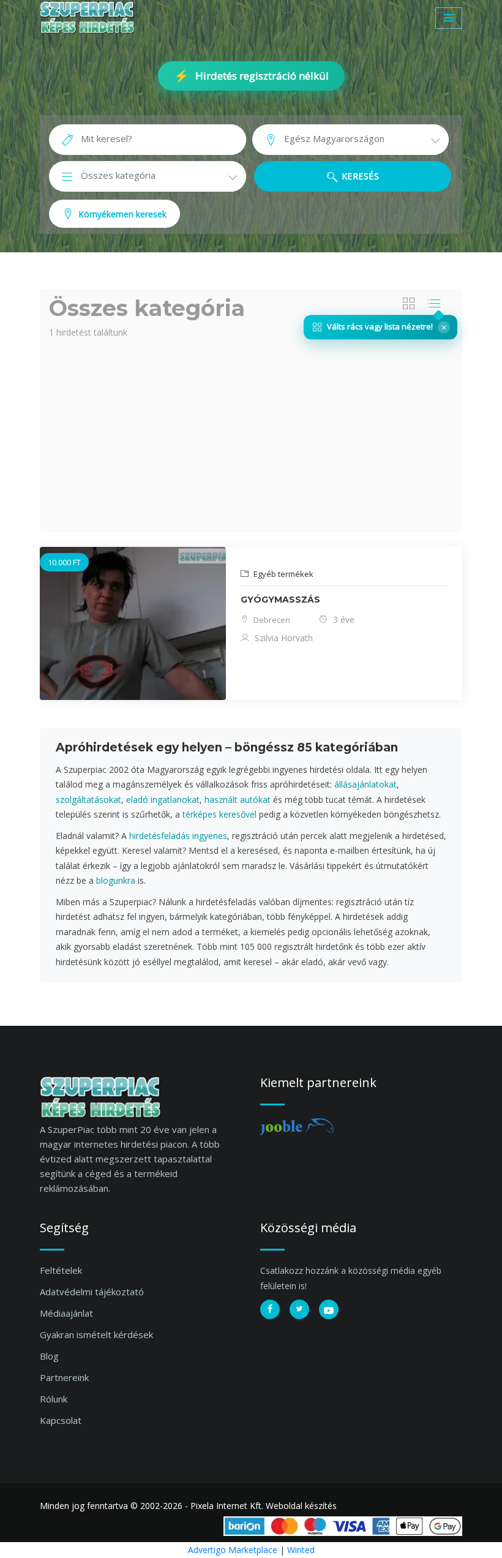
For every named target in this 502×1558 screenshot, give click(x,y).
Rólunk (53, 1399)
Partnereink (64, 1377)
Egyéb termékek (282, 573)
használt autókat (237, 799)
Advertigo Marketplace (232, 1550)
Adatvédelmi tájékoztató (92, 1291)
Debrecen (271, 619)
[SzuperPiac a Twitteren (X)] (299, 1309)
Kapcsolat (60, 1420)
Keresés (359, 176)
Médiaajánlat (66, 1313)
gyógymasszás (280, 599)
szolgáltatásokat (88, 799)
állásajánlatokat (365, 784)
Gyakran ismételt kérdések (96, 1334)
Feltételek (61, 1270)
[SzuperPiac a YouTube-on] (329, 1309)
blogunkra (115, 880)
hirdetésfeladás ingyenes (178, 835)
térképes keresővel (219, 814)
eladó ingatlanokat (163, 799)
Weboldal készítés (301, 1505)
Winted (301, 1550)
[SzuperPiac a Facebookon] (270, 1309)
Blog (49, 1356)
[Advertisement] (251, 433)
